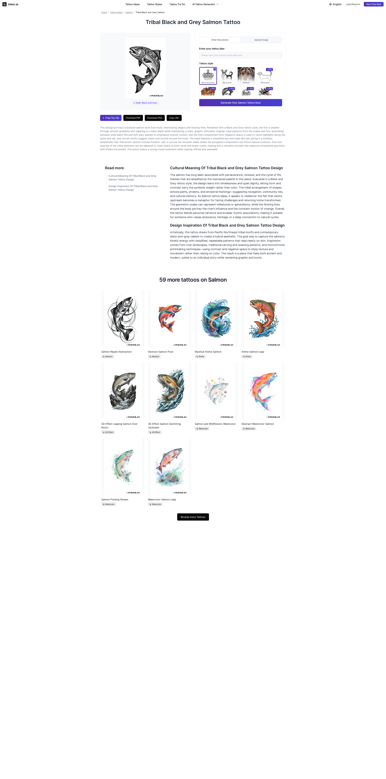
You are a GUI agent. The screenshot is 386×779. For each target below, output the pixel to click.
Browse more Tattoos (193, 516)
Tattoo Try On (177, 4)
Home (104, 12)
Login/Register (353, 4)
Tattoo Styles (154, 4)
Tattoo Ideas (132, 4)
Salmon (129, 12)
